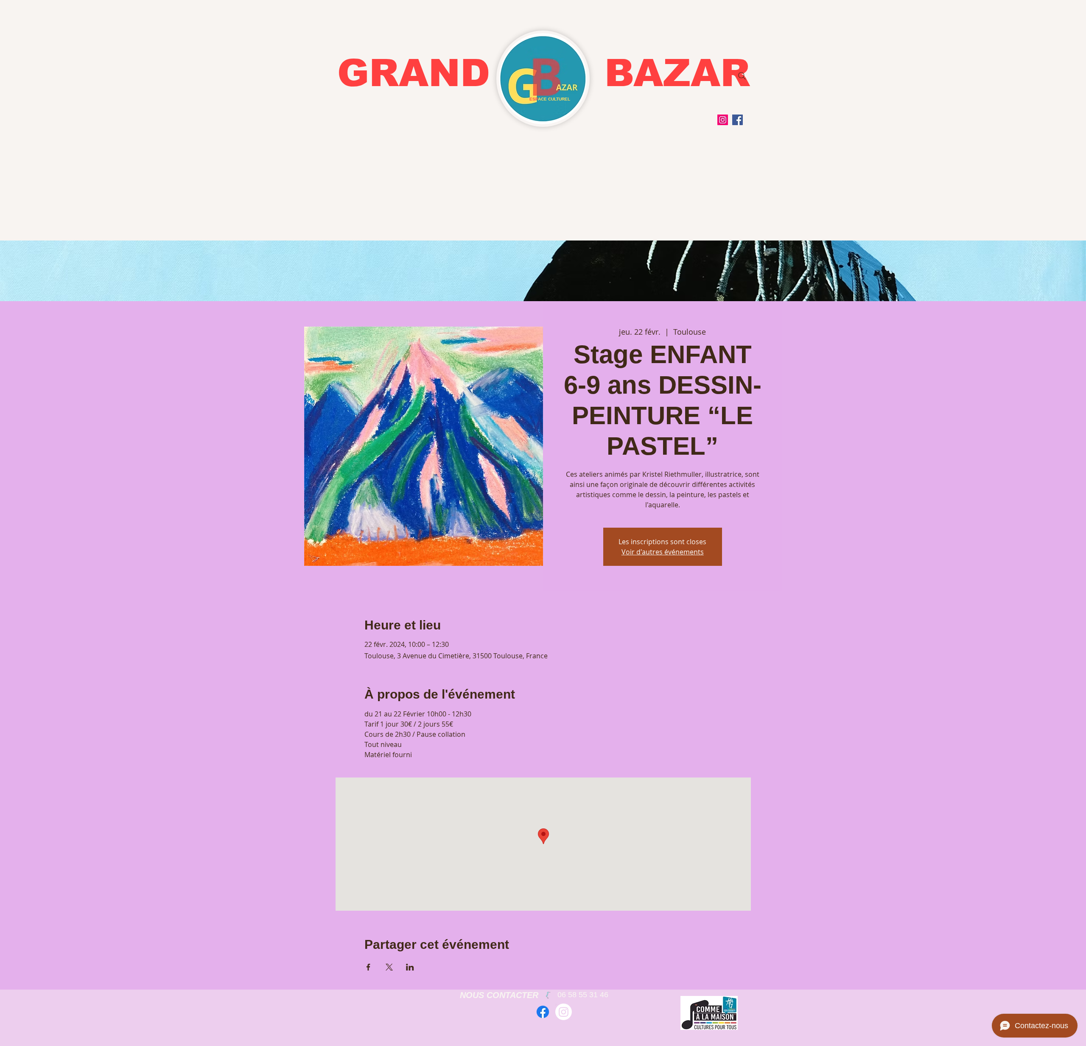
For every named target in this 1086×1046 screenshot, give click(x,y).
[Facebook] (737, 120)
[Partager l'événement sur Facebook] (368, 967)
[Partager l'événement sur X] (389, 967)
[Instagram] (722, 120)
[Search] (742, 76)
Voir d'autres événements (662, 552)
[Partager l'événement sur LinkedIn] (410, 967)
